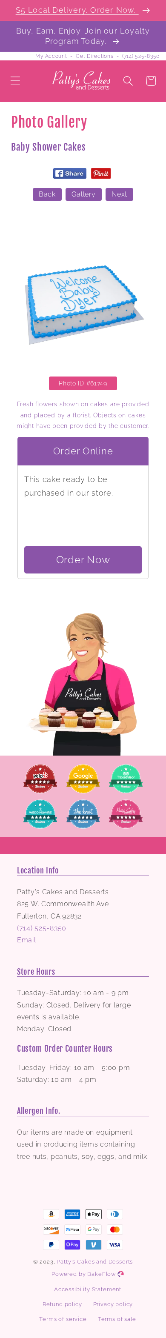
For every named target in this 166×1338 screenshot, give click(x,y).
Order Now (83, 559)
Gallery (83, 194)
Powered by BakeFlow (84, 1274)
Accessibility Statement (87, 1289)
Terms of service (62, 1319)
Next (119, 194)
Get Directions (94, 56)
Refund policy (62, 1304)
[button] (15, 81)
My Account (51, 56)
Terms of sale (117, 1319)
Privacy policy (113, 1304)
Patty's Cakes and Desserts (95, 1261)
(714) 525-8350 (141, 56)
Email (26, 940)
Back (47, 194)
